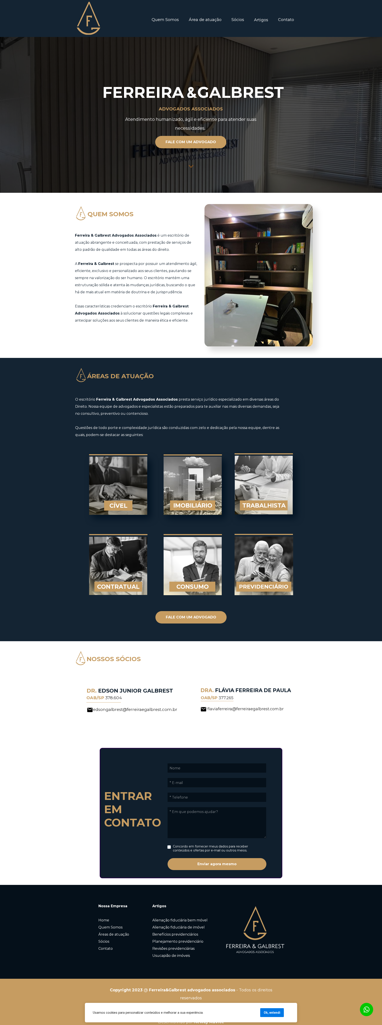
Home (103, 920)
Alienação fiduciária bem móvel (180, 920)
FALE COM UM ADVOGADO (191, 142)
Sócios (237, 19)
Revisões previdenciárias (173, 948)
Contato (286, 19)
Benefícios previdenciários (175, 934)
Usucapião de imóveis (171, 956)
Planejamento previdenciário (177, 941)
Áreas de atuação (113, 934)
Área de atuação (205, 19)
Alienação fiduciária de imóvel (178, 927)
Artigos (261, 19)
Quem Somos (165, 19)
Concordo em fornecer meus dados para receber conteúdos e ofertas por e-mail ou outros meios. (211, 848)
